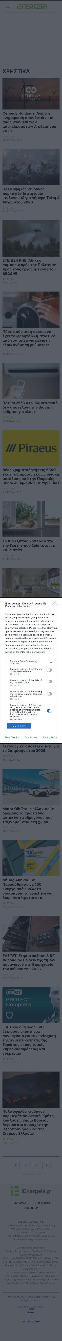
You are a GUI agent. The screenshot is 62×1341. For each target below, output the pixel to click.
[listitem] (31, 662)
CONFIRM (19, 726)
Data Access (30, 737)
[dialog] (31, 670)
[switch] (49, 670)
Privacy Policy (49, 737)
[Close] (55, 604)
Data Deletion (12, 737)
